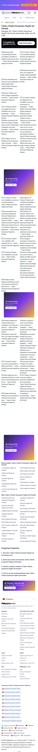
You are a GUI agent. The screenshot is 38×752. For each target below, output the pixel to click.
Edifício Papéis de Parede (28, 522)
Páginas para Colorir (7, 663)
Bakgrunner (16, 735)
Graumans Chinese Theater (12, 706)
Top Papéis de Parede (8, 628)
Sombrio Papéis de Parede (26, 532)
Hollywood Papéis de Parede (8, 535)
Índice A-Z (4, 614)
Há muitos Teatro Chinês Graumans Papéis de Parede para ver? (17, 554)
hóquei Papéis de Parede (27, 633)
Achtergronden (8, 733)
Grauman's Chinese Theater (12, 699)
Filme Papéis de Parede (27, 488)
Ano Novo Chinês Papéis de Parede (28, 537)
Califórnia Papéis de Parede (8, 474)
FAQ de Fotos (5, 674)
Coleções (4, 616)
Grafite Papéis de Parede (28, 485)
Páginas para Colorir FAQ (8, 677)
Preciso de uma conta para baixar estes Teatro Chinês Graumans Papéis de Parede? (17, 574)
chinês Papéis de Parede (28, 541)
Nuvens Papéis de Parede (25, 478)
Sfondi (5, 730)
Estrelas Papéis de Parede (7, 480)
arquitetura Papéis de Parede (27, 499)
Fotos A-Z (23, 660)
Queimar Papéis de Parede (26, 504)
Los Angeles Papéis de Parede (9, 469)
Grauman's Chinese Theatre (12, 703)
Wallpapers (20, 725)
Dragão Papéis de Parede (10, 511)
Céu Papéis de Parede (27, 474)
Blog (21, 669)
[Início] (2, 22)
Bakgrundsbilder (8, 728)
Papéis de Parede (9, 22)
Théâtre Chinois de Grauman (12, 710)
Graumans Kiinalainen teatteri (12, 721)
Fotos (3, 660)
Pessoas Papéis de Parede (8, 540)
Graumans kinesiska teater (12, 696)
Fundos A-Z (23, 658)
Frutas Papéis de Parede (27, 625)
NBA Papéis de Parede (26, 635)
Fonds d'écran (20, 733)
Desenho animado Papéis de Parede (7, 507)
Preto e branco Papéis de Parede (10, 526)
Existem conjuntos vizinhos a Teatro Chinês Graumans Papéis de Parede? (16, 568)
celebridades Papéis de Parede (9, 485)
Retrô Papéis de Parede (9, 519)
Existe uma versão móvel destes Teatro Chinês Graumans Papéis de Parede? (17, 561)
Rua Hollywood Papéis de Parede (28, 513)
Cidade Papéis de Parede (10, 530)
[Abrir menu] (35, 13)
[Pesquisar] (29, 13)
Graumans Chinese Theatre (12, 692)
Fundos (3, 658)
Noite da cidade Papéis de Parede (27, 526)
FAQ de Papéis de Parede (9, 669)
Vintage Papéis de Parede (7, 515)
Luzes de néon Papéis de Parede (10, 490)
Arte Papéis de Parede (9, 522)
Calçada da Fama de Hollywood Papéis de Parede (8, 500)
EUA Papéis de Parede (27, 482)
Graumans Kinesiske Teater (12, 688)
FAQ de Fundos (5, 672)
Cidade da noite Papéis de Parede (27, 518)
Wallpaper (31, 725)
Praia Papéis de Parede (27, 623)
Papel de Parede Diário (8, 630)
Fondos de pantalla (16, 730)
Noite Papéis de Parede (27, 468)
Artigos (3, 633)
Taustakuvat (27, 735)
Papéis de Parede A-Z (26, 655)
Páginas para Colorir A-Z (27, 663)
